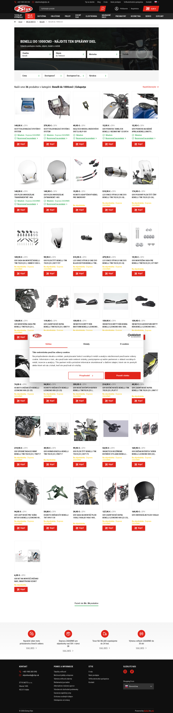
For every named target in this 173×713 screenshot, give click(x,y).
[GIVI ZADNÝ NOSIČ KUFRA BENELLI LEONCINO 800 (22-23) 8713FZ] (115, 493)
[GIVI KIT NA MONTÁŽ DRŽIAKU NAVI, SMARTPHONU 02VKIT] (27, 557)
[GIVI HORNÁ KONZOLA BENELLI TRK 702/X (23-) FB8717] (57, 429)
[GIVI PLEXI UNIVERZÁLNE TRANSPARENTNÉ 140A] (27, 173)
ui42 (152, 711)
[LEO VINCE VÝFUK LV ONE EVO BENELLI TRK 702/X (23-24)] (115, 239)
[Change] (157, 2)
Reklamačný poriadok (62, 682)
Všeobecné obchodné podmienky (66, 689)
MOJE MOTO (31, 22)
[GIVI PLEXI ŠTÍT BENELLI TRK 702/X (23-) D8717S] (86, 429)
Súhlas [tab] (48, 344)
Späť (15, 22)
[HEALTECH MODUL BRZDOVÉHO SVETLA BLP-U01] (86, 107)
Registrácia (135, 9)
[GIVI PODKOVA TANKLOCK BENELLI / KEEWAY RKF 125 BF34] (115, 107)
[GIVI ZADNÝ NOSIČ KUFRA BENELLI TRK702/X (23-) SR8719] (57, 302)
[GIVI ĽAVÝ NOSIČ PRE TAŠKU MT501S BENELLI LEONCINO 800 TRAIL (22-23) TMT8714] (27, 493)
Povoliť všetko (122, 375)
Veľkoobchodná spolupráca (99, 679)
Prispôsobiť (84, 375)
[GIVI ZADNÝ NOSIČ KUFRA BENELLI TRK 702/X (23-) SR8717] (145, 366)
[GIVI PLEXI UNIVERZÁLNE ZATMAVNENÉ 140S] (57, 173)
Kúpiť (23, 144)
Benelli (42, 22)
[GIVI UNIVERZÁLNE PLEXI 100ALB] (145, 493)
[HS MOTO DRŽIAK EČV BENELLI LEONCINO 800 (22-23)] (27, 366)
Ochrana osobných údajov (63, 696)
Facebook (132, 671)
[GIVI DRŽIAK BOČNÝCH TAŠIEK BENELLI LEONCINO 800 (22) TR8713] (145, 429)
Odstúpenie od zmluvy (62, 700)
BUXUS (146, 711)
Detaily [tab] (86, 344)
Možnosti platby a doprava (63, 675)
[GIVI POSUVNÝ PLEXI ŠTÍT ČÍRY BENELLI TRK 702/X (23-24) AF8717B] (145, 173)
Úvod (20, 22)
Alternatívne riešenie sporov (64, 686)
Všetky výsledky (102, 8)
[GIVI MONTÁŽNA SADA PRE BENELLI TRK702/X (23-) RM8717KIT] (27, 302)
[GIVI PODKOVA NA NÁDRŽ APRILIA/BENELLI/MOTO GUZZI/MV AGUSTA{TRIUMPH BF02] (145, 107)
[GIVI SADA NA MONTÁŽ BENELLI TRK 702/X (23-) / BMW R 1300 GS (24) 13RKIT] (27, 239)
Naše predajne (94, 675)
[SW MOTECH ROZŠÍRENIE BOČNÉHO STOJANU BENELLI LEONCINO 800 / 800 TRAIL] (115, 429)
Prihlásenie (124, 9)
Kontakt (91, 682)
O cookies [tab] (124, 344)
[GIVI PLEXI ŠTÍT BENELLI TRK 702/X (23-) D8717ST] (57, 239)
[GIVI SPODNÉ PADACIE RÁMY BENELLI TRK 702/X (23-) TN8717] (27, 429)
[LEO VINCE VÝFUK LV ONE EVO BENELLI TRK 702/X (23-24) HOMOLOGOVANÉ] (115, 173)
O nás (91, 672)
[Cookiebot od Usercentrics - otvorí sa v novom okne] (130, 336)
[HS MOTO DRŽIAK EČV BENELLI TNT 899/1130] (57, 493)
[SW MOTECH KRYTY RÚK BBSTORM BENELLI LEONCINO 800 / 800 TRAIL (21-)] (86, 302)
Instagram (125, 671)
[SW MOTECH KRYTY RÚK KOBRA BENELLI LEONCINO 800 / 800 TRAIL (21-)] (115, 302)
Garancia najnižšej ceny (62, 693)
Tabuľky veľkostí (60, 672)
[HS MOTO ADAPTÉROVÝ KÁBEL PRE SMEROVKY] (86, 173)
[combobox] (151, 87)
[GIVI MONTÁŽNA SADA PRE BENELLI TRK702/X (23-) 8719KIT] (145, 239)
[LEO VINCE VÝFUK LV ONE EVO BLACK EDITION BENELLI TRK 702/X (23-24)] (86, 239)
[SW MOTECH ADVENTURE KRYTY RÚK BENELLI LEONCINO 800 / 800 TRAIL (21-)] (145, 302)
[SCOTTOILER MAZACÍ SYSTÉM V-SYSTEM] (27, 107)
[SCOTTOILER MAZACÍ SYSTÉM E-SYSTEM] (57, 107)
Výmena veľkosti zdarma (63, 679)
